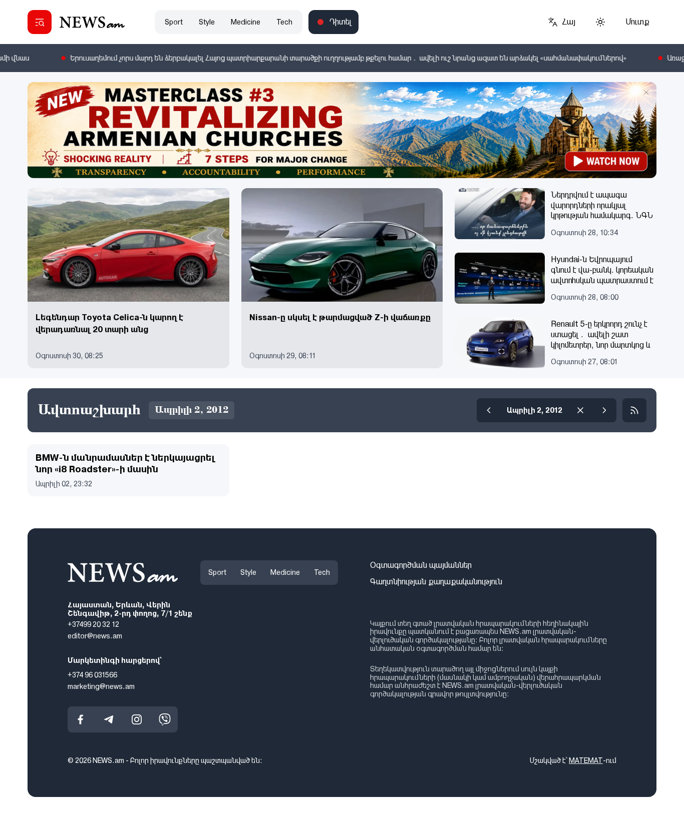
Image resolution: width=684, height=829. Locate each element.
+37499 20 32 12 (93, 624)
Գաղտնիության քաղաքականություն (436, 581)
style (207, 22)
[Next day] (604, 410)
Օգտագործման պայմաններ (421, 565)
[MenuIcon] (40, 22)
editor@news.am (95, 636)
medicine (245, 22)
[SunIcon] (600, 22)
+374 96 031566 (92, 675)
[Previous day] (489, 410)
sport (174, 22)
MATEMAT (586, 760)
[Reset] (580, 410)
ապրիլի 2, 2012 (534, 410)
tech (284, 22)
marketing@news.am (101, 686)
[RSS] (634, 410)
